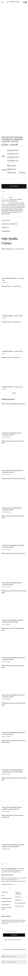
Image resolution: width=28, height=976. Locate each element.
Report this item (6, 231)
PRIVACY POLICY (19, 906)
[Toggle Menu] (2, 2)
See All (14, 393)
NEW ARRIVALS (13, 201)
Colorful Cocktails (10, 207)
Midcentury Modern (7, 210)
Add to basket (14, 186)
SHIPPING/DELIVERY (6, 898)
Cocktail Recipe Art (10, 206)
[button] (13, 150)
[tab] (14, 220)
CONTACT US (18, 897)
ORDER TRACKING (6, 901)
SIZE (3, 156)
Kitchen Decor (8, 209)
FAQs (2, 895)
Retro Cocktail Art (11, 212)
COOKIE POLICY (5, 904)
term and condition (16, 939)
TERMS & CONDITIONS (18, 893)
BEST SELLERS (13, 199)
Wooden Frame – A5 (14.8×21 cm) (12, 351)
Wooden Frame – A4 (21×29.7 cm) (12, 387)
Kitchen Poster (17, 209)
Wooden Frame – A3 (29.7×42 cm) (12, 315)
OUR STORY (4, 892)
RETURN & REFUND (20, 903)
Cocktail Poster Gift (12, 204)
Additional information (9, 224)
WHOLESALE (18, 900)
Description (5, 220)
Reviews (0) (5, 227)
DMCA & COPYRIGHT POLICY (6, 908)
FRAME (4, 170)
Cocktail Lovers (14, 202)
